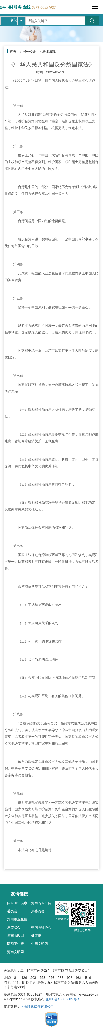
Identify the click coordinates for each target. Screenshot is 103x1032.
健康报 (36, 935)
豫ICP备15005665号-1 (63, 998)
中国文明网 (39, 943)
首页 (13, 51)
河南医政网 (15, 935)
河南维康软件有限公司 (37, 1006)
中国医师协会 (41, 927)
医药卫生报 (15, 943)
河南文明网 (15, 951)
